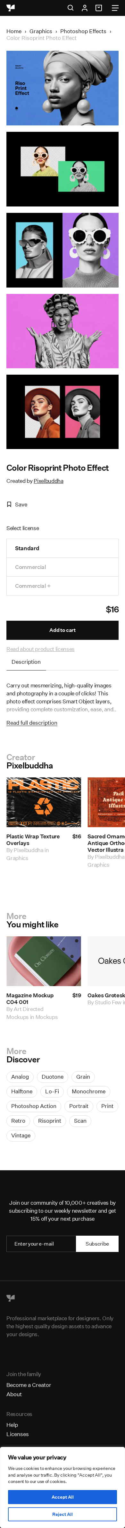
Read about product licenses (40, 649)
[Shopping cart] (100, 8)
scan (80, 1120)
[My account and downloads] (84, 8)
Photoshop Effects (83, 31)
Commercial (30, 567)
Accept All (63, 1497)
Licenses (17, 1434)
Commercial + (33, 585)
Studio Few (108, 1002)
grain (83, 1076)
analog (20, 1076)
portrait (78, 1106)
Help (12, 1424)
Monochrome (88, 1091)
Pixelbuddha (48, 480)
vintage (20, 1135)
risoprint (49, 1120)
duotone (52, 1076)
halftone (21, 1091)
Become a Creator (28, 1385)
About (14, 1394)
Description (26, 661)
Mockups (46, 1017)
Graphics (40, 31)
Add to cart (62, 630)
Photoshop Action (33, 1106)
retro (18, 1120)
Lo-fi (52, 1091)
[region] (62, 1487)
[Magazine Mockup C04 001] (43, 961)
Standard (27, 548)
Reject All (62, 1514)
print (107, 1106)
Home (13, 31)
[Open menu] (115, 8)
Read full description (31, 722)
